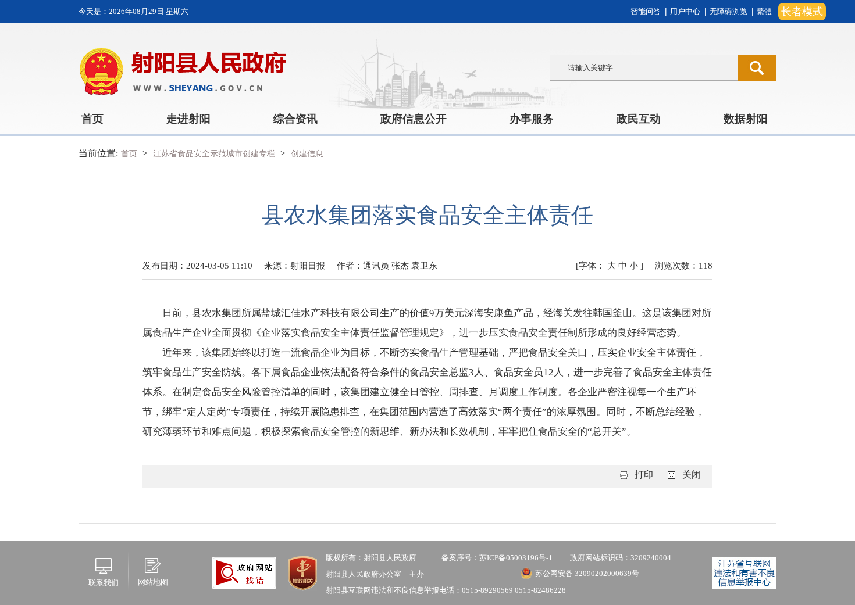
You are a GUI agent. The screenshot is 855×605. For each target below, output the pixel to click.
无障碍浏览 (728, 11)
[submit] (757, 68)
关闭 (691, 474)
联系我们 (103, 582)
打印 (644, 474)
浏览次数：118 (683, 265)
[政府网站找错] (244, 572)
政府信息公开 (413, 119)
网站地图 (153, 582)
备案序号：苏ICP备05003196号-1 (497, 557)
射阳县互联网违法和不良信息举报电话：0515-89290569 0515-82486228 (446, 590)
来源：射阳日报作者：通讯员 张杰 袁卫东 (350, 265)
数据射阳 (746, 119)
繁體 (764, 11)
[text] (644, 68)
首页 (92, 119)
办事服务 (532, 119)
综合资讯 (295, 119)
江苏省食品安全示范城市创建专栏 (215, 153)
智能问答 (645, 11)
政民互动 (639, 119)
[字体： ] (609, 265)
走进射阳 (188, 119)
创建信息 (307, 153)
